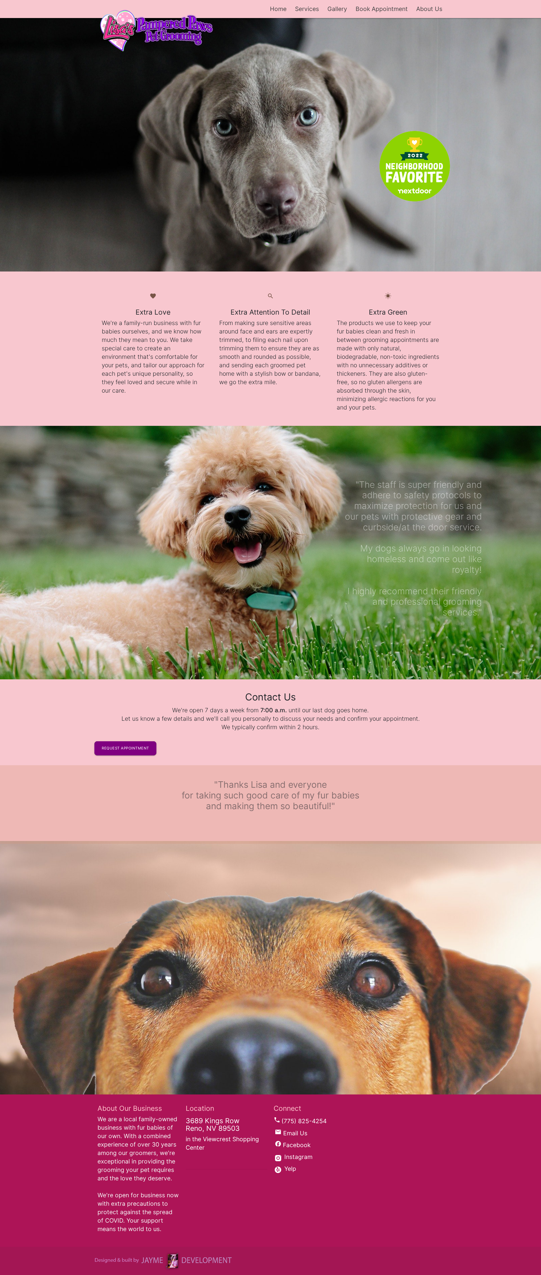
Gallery (337, 8)
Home (278, 8)
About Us (429, 8)
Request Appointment (125, 748)
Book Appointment (382, 8)
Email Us (291, 1133)
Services (307, 8)
